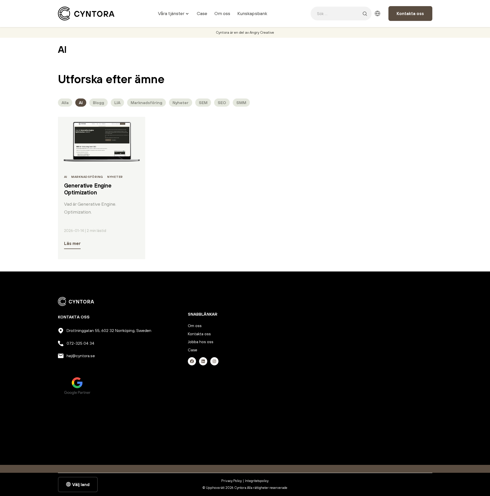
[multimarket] (377, 13)
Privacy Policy (231, 481)
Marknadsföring (146, 102)
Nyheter (181, 102)
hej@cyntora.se (81, 355)
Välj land (81, 484)
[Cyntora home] (86, 13)
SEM (203, 102)
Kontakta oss (410, 13)
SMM (241, 102)
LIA (117, 102)
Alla (65, 102)
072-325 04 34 (81, 343)
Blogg (98, 102)
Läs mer (72, 243)
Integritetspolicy (256, 481)
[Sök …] (365, 13)
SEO (222, 102)
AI (81, 102)
